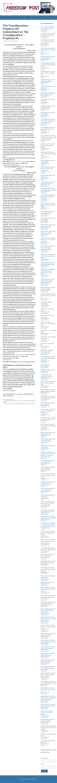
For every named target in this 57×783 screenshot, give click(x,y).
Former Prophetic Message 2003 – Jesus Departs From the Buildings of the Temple (48, 358)
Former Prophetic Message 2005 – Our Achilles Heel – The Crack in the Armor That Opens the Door (48, 524)
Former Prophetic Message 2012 (48, 582)
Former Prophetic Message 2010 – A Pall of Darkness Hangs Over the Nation (48, 153)
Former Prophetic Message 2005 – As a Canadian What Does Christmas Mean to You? (48, 280)
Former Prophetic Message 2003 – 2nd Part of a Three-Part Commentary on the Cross (48, 247)
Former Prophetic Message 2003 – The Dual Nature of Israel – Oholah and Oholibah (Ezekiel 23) (48, 137)
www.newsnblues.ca (18, 394)
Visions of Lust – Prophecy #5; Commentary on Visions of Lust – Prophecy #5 (19, 403)
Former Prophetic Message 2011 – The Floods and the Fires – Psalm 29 (48, 689)
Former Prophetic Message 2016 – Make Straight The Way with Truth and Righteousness (48, 618)
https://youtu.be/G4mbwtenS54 (26, 361)
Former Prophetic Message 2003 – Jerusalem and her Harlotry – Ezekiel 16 (48, 145)
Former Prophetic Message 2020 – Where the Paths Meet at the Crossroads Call (48, 168)
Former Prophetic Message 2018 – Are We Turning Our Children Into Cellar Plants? (48, 425)
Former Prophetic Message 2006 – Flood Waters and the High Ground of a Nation (48, 727)
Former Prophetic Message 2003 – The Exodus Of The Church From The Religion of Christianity (48, 453)
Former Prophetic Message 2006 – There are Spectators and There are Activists (48, 475)
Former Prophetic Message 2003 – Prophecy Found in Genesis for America (48, 532)
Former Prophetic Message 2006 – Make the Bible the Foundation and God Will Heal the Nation (48, 697)
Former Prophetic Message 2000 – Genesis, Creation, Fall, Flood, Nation (48, 382)
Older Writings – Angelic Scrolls (48, 369)
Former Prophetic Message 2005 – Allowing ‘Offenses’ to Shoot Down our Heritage (48, 674)
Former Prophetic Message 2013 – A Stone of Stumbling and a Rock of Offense (48, 589)
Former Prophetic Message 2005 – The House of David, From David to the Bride (48, 626)
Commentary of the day (8, 399)
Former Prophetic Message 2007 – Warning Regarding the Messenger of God (48, 64)
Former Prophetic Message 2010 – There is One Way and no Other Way (48, 72)
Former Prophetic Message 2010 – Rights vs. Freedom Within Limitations (48, 410)
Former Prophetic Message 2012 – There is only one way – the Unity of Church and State (48, 541)
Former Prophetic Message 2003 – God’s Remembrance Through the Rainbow (48, 204)
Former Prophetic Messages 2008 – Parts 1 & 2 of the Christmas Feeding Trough (48, 610)
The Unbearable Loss (45, 364)
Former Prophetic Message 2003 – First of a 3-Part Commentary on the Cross (48, 256)
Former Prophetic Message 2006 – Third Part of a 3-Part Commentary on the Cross (48, 239)
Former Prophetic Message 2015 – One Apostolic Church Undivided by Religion (48, 569)
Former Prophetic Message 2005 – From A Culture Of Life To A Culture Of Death (48, 41)
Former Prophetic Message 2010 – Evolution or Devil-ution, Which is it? (48, 295)
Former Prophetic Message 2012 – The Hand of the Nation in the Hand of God (48, 129)
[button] (28, 17)
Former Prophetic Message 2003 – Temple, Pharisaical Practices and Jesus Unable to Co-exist (48, 120)
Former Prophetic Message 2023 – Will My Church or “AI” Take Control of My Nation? (48, 503)
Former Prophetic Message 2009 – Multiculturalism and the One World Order (48, 196)
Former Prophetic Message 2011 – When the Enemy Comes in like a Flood (48, 49)
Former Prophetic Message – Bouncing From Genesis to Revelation (47, 712)
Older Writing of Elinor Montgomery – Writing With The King (48, 323)
